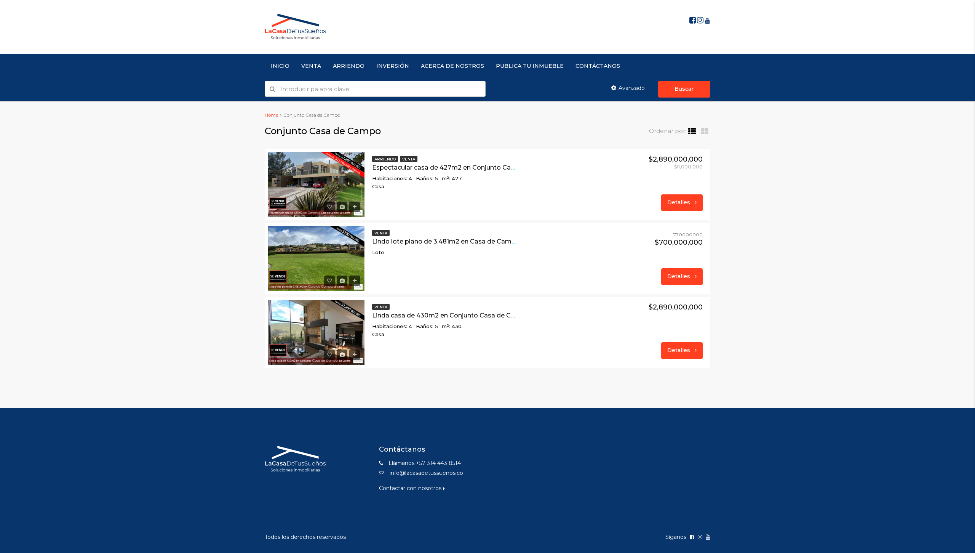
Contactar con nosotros (411, 488)
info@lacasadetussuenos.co (426, 473)
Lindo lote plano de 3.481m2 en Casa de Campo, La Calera (461, 241)
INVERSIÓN (392, 66)
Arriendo (385, 159)
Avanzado (632, 88)
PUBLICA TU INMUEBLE (530, 66)
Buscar (684, 88)
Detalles (679, 202)
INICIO (280, 66)
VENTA (311, 66)
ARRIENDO (348, 66)
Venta (408, 159)
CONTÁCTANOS (597, 66)
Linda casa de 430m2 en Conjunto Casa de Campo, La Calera (466, 315)
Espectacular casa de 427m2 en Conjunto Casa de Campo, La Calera (477, 167)
